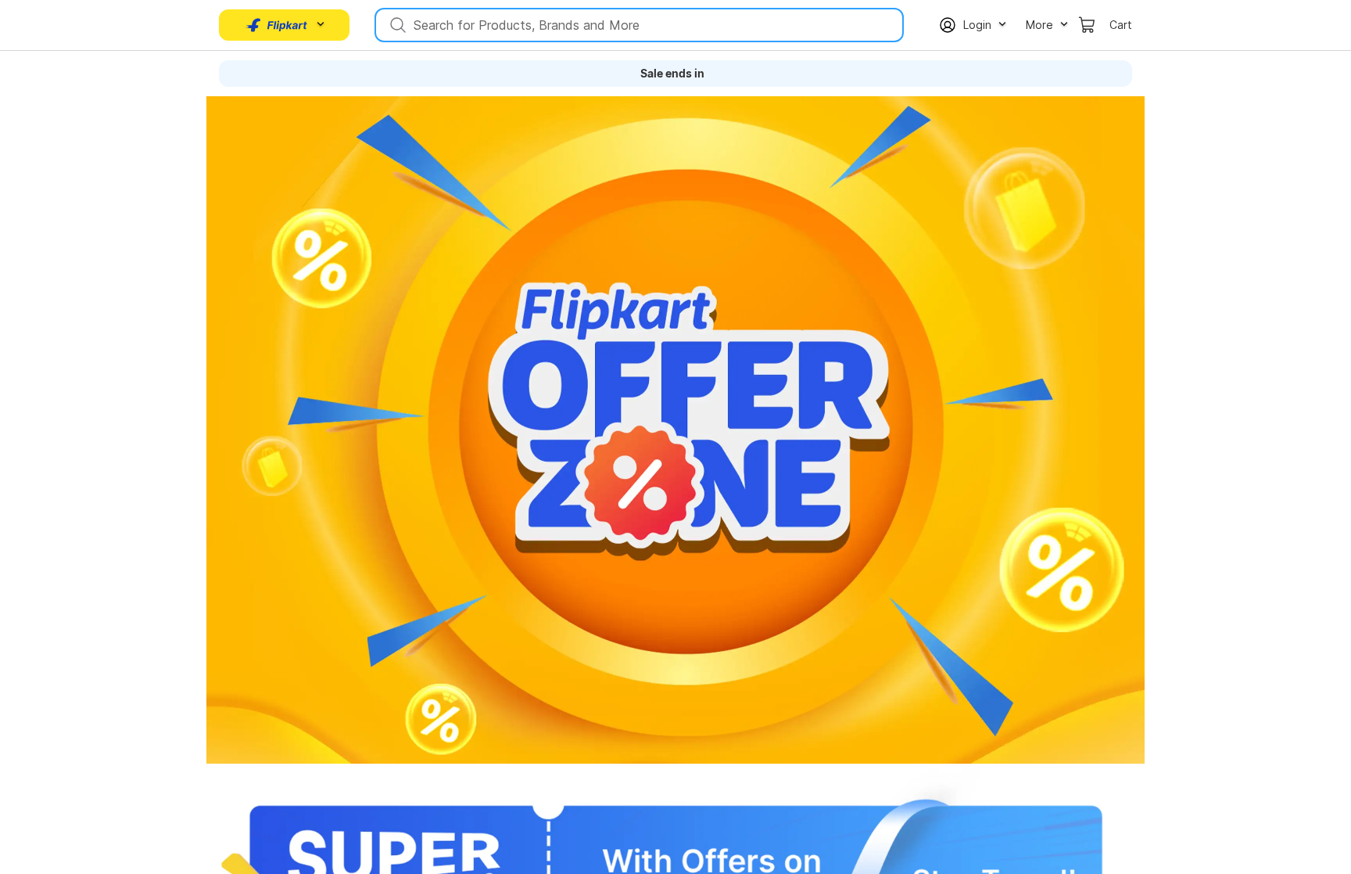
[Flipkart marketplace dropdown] (276, 25)
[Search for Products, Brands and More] (396, 25)
